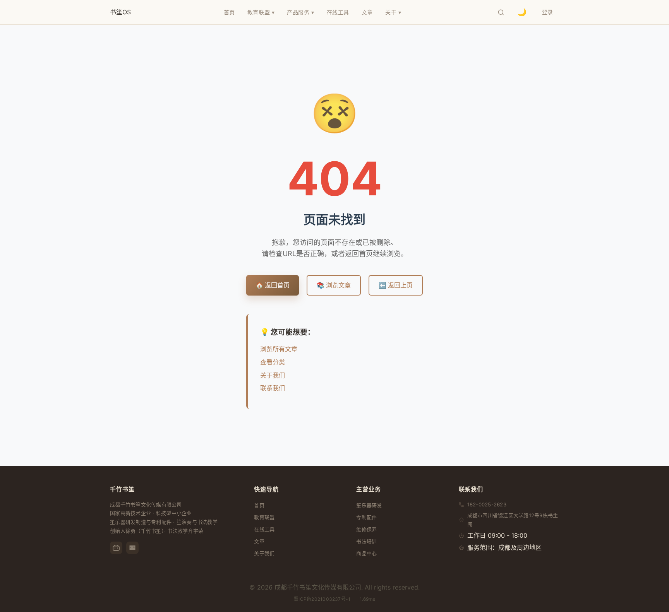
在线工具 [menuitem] (338, 12)
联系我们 (272, 388)
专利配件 (366, 517)
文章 (259, 541)
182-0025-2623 (486, 504)
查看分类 (272, 362)
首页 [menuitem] (229, 12)
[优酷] (132, 548)
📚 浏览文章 (334, 285)
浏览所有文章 (278, 349)
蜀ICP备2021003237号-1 (322, 599)
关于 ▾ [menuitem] (393, 12)
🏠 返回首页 (273, 285)
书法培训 (366, 541)
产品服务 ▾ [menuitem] (300, 12)
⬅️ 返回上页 (396, 285)
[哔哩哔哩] (116, 548)
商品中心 (366, 553)
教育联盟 (264, 517)
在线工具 (264, 529)
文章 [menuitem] (367, 12)
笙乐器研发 (369, 505)
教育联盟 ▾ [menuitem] (260, 12)
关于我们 (272, 375)
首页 (259, 505)
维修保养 (366, 529)
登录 (547, 12)
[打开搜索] (501, 12)
